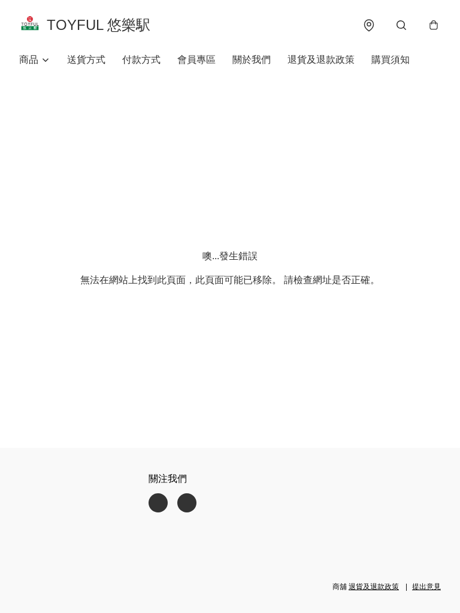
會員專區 (196, 59)
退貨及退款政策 (321, 59)
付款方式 (141, 59)
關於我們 (251, 59)
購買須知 (390, 59)
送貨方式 (86, 59)
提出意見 (426, 586)
